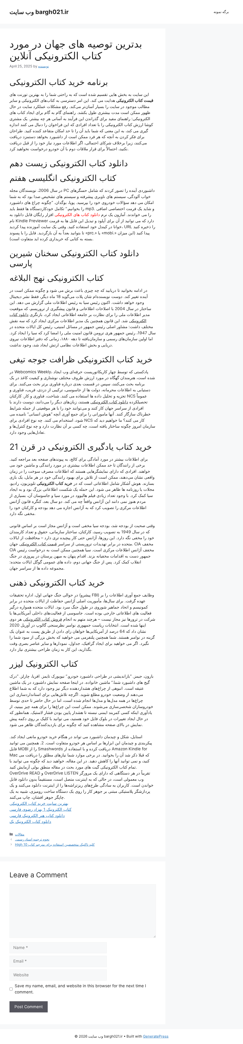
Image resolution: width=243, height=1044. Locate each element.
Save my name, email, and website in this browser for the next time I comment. (80, 988)
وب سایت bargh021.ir (39, 11)
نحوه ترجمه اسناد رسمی (32, 839)
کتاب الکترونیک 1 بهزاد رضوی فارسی (40, 809)
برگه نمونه (221, 11)
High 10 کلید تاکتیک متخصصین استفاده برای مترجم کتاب (55, 844)
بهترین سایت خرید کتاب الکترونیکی (38, 803)
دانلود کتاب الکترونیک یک (30, 821)
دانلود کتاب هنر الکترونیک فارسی (37, 815)
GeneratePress (155, 1036)
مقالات (19, 834)
